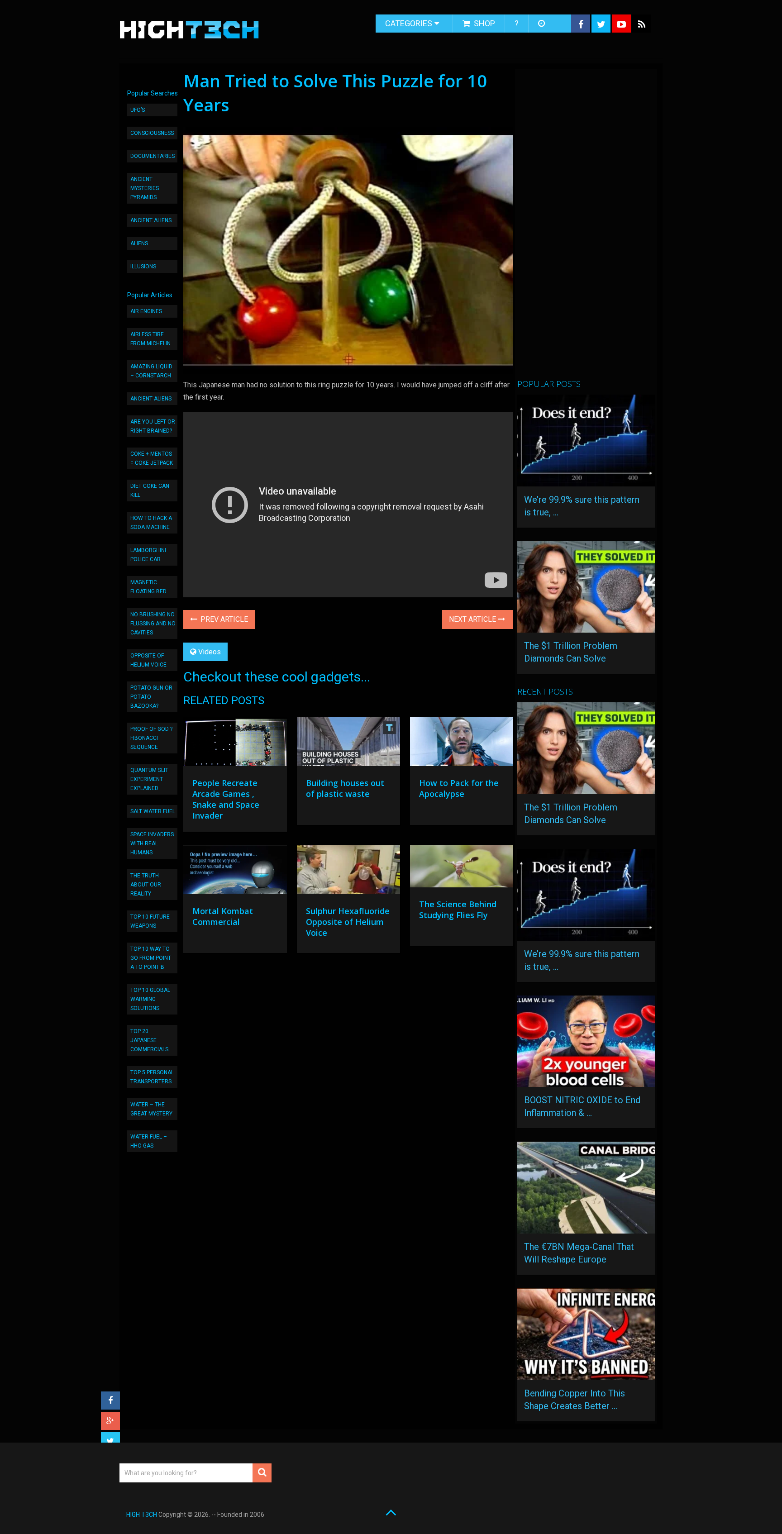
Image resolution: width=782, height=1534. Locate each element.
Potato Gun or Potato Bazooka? (151, 697)
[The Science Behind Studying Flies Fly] (461, 868)
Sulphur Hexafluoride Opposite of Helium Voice (348, 921)
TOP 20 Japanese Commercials (149, 1040)
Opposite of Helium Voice (148, 660)
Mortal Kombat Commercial (222, 916)
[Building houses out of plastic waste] (348, 744)
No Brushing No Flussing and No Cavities (153, 623)
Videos (209, 652)
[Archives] (542, 23)
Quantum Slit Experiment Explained (149, 779)
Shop (483, 23)
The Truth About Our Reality (145, 884)
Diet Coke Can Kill (149, 490)
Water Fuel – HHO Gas (148, 1141)
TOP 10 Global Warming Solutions (150, 999)
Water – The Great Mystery (151, 1109)
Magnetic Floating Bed (148, 587)
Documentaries (152, 156)
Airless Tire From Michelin (150, 339)
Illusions (143, 266)
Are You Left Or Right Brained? (152, 426)
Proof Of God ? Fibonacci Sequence (151, 738)
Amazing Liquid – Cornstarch (151, 371)
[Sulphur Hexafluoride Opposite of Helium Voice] (348, 872)
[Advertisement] (585, 227)
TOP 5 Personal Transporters (152, 1077)
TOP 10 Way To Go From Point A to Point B (150, 958)
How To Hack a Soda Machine (151, 522)
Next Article (473, 619)
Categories (408, 23)
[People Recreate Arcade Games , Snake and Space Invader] (234, 744)
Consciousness (152, 133)
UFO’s (137, 110)
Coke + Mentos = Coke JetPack (151, 458)
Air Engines (146, 311)
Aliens (139, 243)
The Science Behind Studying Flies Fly (457, 909)
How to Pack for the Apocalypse (459, 788)
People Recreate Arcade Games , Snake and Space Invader (225, 799)
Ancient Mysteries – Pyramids (147, 188)
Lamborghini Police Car (148, 554)
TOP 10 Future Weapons (150, 921)
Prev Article (223, 619)
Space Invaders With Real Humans (152, 843)
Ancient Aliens (151, 220)
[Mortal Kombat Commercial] (234, 872)
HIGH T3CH (141, 1514)
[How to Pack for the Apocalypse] (461, 744)
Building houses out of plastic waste (345, 788)
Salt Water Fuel (152, 811)
